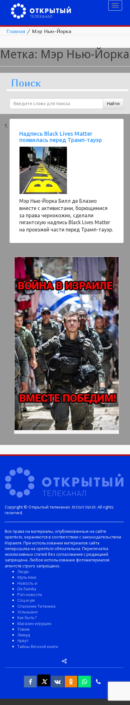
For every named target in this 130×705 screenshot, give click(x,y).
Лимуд (23, 635)
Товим (23, 629)
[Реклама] (66, 344)
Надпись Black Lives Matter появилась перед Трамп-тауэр (60, 136)
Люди (23, 571)
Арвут (22, 640)
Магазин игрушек (34, 623)
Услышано (27, 612)
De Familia (26, 589)
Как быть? (27, 617)
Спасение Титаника (36, 606)
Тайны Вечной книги (37, 646)
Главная (15, 31)
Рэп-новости (29, 594)
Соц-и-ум (26, 600)
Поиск (26, 83)
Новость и (27, 583)
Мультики (26, 577)
